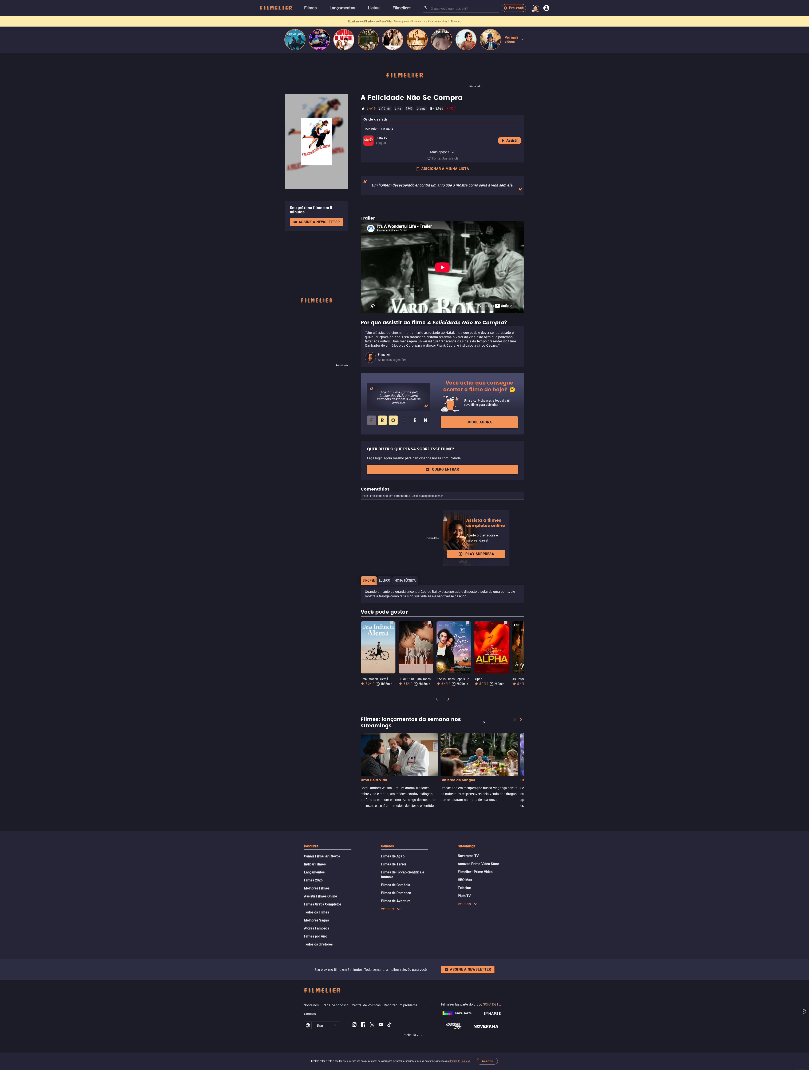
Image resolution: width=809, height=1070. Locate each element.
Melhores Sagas (316, 920)
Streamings (466, 846)
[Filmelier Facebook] (363, 1025)
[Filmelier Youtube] (381, 1025)
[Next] (448, 700)
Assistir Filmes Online (320, 896)
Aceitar (487, 1061)
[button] (336, 1025)
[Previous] (437, 700)
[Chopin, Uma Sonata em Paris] (490, 39)
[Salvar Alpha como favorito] (505, 622)
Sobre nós (311, 1005)
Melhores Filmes (316, 888)
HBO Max (465, 880)
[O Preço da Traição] (392, 39)
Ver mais (387, 909)
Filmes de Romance (396, 893)
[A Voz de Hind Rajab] (368, 39)
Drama (421, 108)
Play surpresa (479, 554)
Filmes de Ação (392, 856)
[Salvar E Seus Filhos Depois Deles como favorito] (467, 622)
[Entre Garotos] (294, 39)
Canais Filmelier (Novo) (322, 856)
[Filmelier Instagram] (354, 1025)
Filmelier (384, 355)
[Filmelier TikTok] (389, 1025)
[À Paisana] (441, 39)
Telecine (464, 888)
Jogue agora (479, 422)
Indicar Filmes (315, 864)
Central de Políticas (459, 1061)
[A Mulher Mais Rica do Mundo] (417, 39)
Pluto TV (464, 896)
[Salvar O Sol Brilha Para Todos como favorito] (429, 622)
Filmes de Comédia (395, 885)
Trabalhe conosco (335, 1005)
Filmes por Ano (315, 936)
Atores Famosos (316, 928)
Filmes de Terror (393, 864)
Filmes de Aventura (396, 901)
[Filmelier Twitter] (372, 1025)
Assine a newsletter (319, 222)
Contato (310, 1013)
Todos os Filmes (316, 912)
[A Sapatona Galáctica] (319, 39)
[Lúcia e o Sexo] (466, 39)
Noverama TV (468, 856)
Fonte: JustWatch (445, 158)
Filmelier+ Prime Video (475, 872)
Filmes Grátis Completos (323, 904)
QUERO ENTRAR (445, 469)
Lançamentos (314, 872)
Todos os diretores (318, 944)
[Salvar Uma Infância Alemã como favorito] (391, 622)
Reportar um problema (401, 1005)
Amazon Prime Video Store (478, 864)
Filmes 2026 (313, 880)
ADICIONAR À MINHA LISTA (445, 169)
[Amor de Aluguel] (343, 39)
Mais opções (439, 152)
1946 (409, 108)
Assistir (512, 140)
